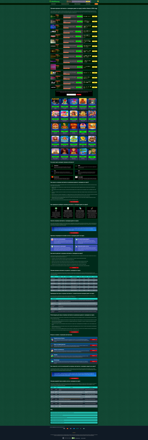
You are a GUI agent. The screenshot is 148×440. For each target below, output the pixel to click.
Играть (95, 16)
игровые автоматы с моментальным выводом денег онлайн (72, 398)
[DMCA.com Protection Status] (73, 438)
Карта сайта (74, 432)
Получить (88, 1)
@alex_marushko (83, 438)
